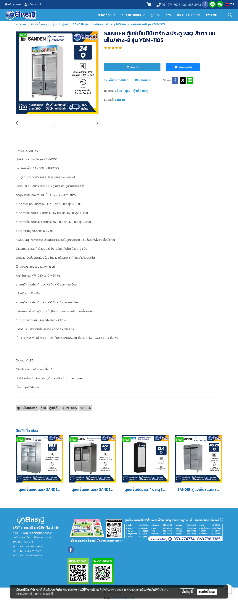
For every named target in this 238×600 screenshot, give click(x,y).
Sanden (120, 99)
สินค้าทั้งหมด (107, 15)
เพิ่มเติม (212, 15)
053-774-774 (25, 542)
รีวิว (168, 15)
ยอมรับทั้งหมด (207, 591)
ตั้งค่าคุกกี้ (187, 591)
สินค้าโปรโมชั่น (131, 15)
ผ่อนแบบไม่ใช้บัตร (188, 15)
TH (231, 4)
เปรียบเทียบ (145, 80)
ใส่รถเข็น (134, 67)
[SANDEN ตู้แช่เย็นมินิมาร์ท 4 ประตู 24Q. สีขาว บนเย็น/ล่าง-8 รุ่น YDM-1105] (57, 73)
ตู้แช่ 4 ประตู (140, 90)
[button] (230, 14)
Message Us (185, 67)
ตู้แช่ (153, 15)
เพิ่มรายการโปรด (117, 80)
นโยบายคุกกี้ (46, 593)
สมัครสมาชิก (35, 4)
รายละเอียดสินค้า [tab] (28, 151)
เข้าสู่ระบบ (14, 4)
